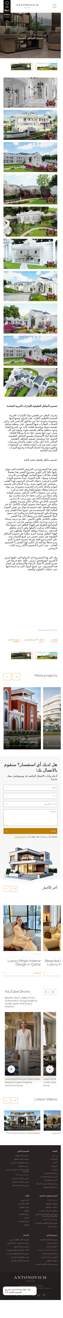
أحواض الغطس (51, 1261)
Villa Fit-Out (52, 1200)
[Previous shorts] (46, 992)
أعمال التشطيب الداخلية (48, 1196)
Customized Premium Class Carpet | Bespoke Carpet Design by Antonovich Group (22, 1082)
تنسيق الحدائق (52, 1235)
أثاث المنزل (24, 1200)
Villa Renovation (22, 1175)
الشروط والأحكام (51, 1180)
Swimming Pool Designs (47, 1250)
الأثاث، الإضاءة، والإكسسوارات (17, 1250)
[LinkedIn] (38, 1295)
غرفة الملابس (24, 1207)
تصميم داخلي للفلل (22, 1156)
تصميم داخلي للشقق (21, 1159)
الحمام (26, 1218)
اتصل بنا (54, 1170)
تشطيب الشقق (51, 1204)
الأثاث (27, 1196)
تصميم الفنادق (24, 1166)
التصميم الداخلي (23, 1151)
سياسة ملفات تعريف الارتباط (46, 1184)
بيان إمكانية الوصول (50, 1187)
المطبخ (26, 1225)
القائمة (54, 1151)
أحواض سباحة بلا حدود (49, 1257)
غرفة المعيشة (24, 1221)
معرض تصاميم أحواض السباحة (46, 1264)
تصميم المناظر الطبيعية (48, 1240)
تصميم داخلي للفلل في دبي (19, 1240)
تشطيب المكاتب (51, 1207)
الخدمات (26, 1235)
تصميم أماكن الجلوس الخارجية (46, 1223)
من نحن (54, 1156)
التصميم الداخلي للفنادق (20, 1261)
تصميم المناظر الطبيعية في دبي (17, 1254)
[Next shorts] (53, 992)
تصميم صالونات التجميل (20, 1178)
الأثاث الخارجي (23, 1204)
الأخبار (55, 1163)
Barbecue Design (50, 1220)
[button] (7, 676)
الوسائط (54, 1166)
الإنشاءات (53, 1159)
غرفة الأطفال (24, 1214)
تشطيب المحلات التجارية (48, 1211)
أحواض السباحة (51, 1247)
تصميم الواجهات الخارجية (20, 1163)
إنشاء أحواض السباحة (49, 1254)
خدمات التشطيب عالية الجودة (18, 1243)
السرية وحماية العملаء (48, 1177)
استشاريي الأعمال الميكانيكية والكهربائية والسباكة (46, 1215)
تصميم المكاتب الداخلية (20, 1182)
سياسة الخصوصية (20, 837)
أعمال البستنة (52, 1243)
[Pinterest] (44, 1295)
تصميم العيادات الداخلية (20, 1185)
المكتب (26, 1211)
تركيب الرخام (52, 1227)
